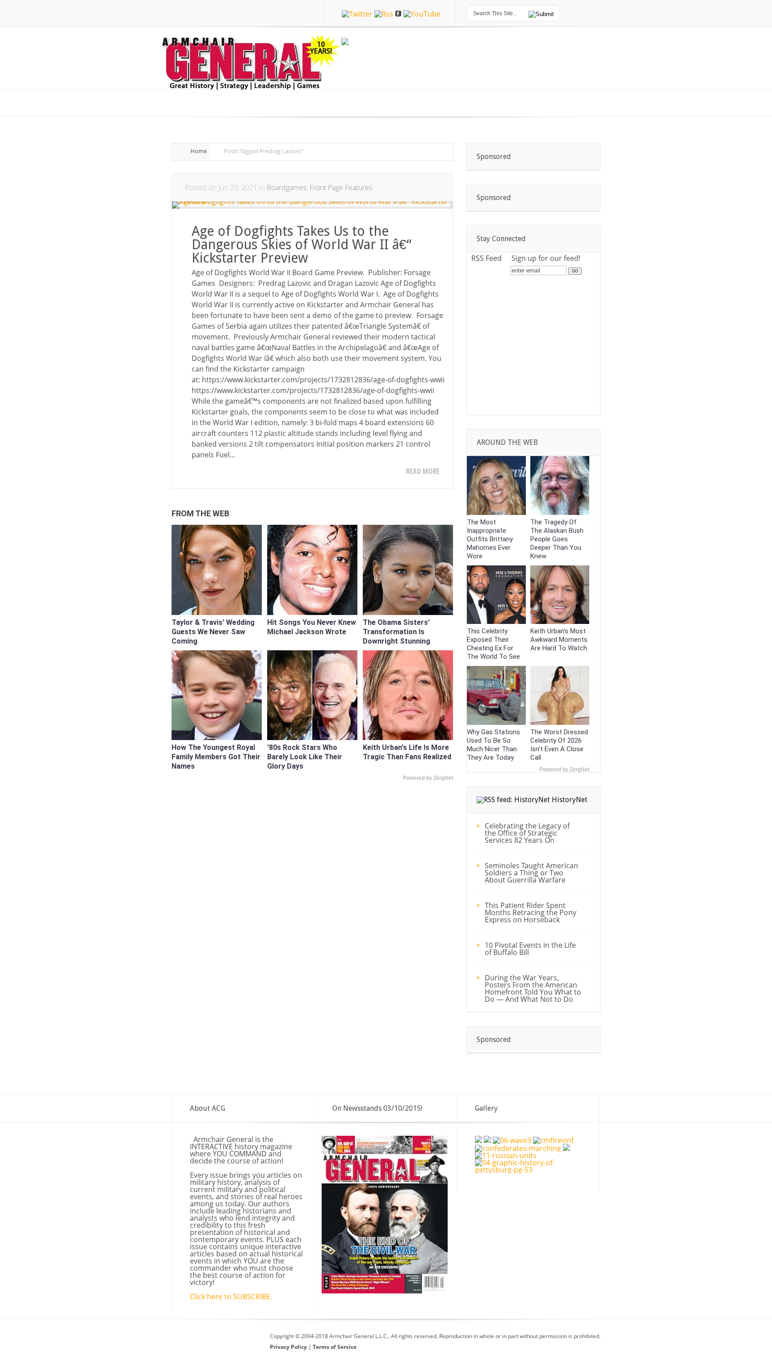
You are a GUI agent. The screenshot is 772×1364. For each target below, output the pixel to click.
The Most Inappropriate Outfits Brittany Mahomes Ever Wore (490, 539)
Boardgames (286, 187)
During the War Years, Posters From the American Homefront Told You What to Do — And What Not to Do (533, 988)
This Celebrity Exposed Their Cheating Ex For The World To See (493, 644)
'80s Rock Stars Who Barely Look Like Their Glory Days (304, 756)
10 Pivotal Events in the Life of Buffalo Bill (530, 948)
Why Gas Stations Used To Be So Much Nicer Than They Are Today (493, 744)
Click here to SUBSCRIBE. (231, 1296)
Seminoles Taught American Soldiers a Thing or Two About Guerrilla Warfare (531, 873)
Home (198, 151)
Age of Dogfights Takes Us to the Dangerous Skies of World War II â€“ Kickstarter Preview (301, 244)
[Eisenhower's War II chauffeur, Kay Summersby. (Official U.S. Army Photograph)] (566, 1148)
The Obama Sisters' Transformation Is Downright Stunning (396, 631)
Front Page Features (341, 187)
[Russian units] (506, 1155)
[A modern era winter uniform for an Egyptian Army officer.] (478, 1140)
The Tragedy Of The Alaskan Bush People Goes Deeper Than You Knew (556, 539)
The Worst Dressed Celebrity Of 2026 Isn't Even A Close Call (559, 744)
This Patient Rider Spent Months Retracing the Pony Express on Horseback (530, 912)
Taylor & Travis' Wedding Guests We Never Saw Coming (213, 631)
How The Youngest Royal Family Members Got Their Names (216, 756)
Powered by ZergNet (428, 778)
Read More (423, 471)
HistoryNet (569, 799)
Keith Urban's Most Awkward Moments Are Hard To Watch (558, 639)
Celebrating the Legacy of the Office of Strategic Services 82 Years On (527, 833)
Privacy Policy (289, 1347)
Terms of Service (335, 1347)
